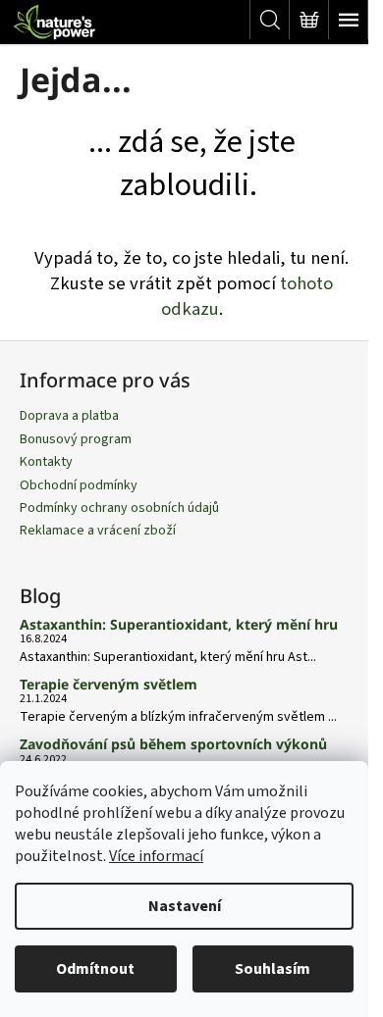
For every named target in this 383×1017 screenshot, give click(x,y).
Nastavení (184, 906)
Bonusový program (76, 439)
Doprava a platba (69, 416)
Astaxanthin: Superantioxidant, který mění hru (179, 624)
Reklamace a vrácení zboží (98, 530)
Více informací (156, 856)
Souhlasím (272, 969)
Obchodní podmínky (78, 485)
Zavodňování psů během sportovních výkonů (173, 744)
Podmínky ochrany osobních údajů (119, 508)
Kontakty (46, 462)
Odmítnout (95, 969)
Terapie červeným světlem (108, 684)
